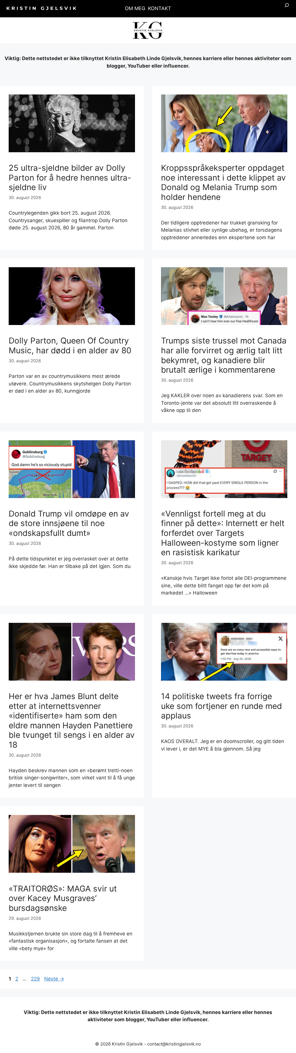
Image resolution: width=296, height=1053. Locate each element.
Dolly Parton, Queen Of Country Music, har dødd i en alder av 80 (70, 345)
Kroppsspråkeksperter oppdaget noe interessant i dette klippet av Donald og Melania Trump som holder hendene (223, 182)
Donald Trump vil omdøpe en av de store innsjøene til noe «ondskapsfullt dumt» (69, 523)
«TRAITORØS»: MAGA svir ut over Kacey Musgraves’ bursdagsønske (63, 898)
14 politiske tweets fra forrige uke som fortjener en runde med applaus (221, 705)
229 (36, 979)
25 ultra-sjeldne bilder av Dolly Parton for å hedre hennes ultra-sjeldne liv (70, 177)
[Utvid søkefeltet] (286, 9)
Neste (54, 979)
